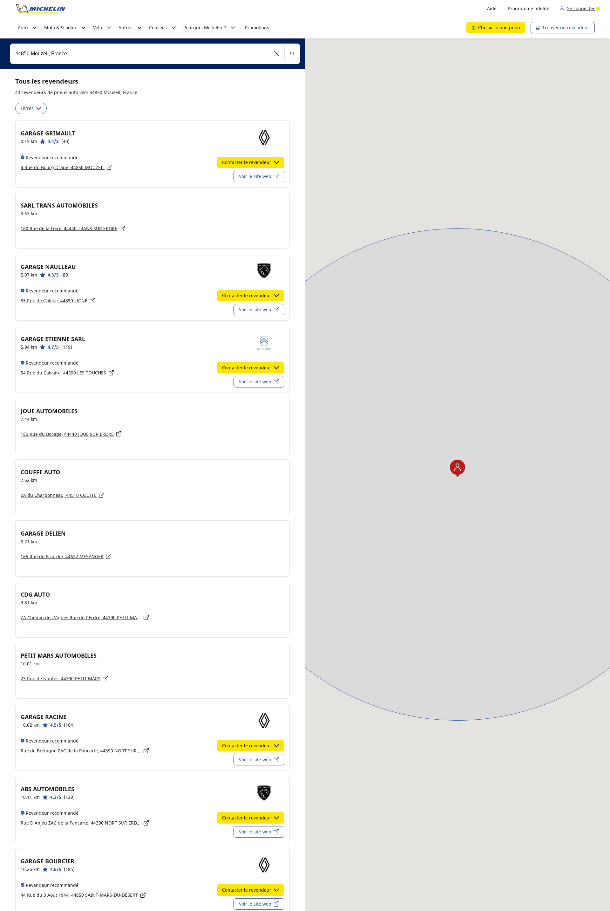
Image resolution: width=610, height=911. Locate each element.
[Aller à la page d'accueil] (40, 8)
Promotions (257, 27)
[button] (277, 53)
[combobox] (155, 54)
